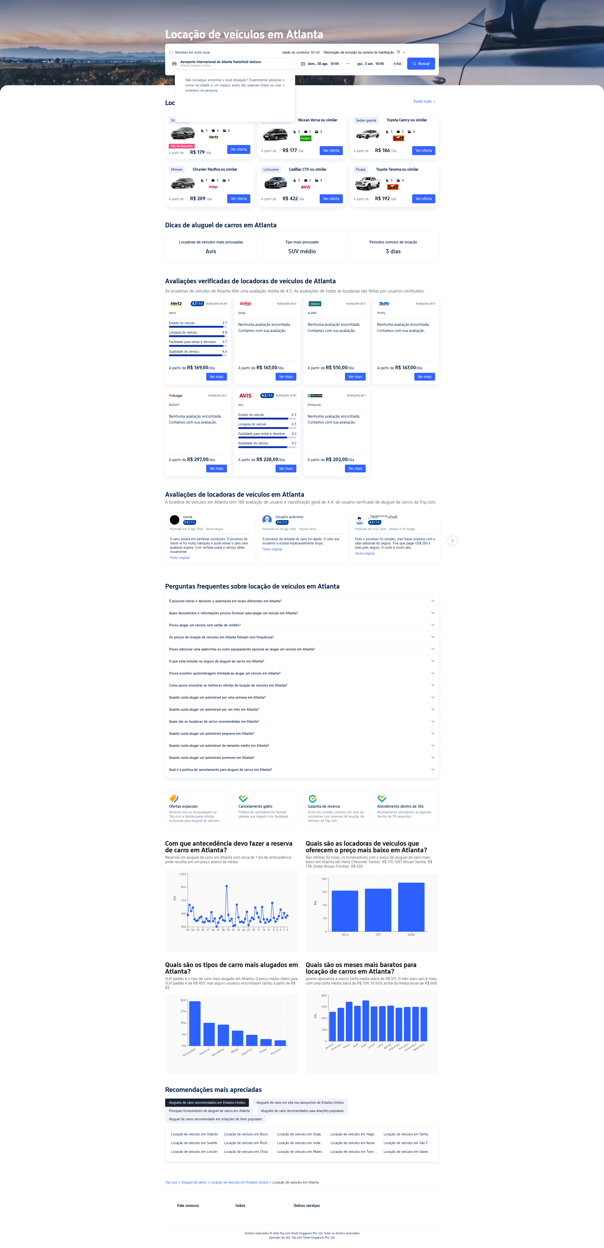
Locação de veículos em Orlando (194, 1134)
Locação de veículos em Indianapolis (301, 1143)
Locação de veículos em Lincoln (194, 1152)
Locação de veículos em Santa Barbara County (408, 1134)
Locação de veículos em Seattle (194, 1143)
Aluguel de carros (193, 1182)
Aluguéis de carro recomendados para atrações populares (302, 1111)
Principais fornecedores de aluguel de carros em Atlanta (209, 1111)
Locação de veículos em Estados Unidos (239, 1182)
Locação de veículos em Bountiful (248, 1134)
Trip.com (171, 1182)
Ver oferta (331, 150)
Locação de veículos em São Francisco (408, 1143)
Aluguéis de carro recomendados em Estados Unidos (207, 1102)
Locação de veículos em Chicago (247, 1152)
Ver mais (216, 376)
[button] (491, 8)
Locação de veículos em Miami (299, 1152)
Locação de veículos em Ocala (299, 1134)
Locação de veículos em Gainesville (408, 1152)
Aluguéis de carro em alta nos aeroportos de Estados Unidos (300, 1102)
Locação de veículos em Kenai (352, 1143)
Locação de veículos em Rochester (248, 1143)
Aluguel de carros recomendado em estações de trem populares (215, 1119)
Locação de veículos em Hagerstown (355, 1134)
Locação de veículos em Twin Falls (355, 1152)
